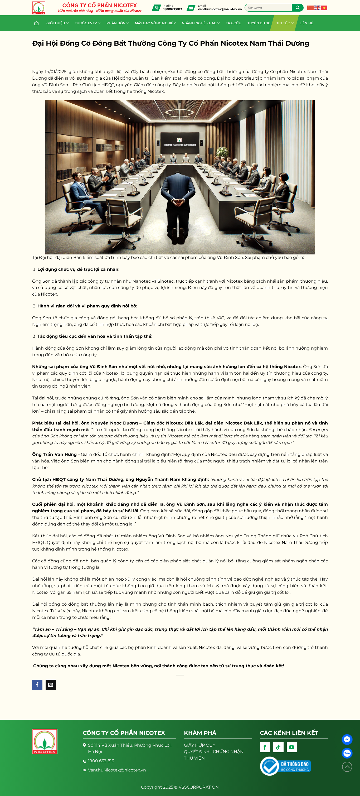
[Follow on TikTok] (278, 747)
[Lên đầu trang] (347, 767)
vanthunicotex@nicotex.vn (220, 9)
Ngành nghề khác (199, 23)
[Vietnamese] (324, 7)
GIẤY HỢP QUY (199, 745)
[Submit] (298, 8)
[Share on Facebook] (37, 685)
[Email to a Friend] (51, 685)
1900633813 (172, 9)
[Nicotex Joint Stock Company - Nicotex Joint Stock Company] (41, 8)
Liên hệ (306, 23)
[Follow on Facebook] (265, 747)
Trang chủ (37, 23)
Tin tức (283, 23)
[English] (317, 7)
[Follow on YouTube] (292, 747)
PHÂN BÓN (115, 23)
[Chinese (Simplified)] (310, 7)
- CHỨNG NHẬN (214, 751)
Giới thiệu (55, 23)
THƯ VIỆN (194, 758)
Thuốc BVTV (86, 23)
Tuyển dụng (258, 23)
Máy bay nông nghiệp (155, 23)
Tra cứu (233, 23)
